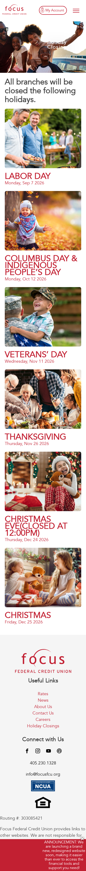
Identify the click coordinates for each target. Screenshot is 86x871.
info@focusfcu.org (43, 774)
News (43, 700)
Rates (43, 694)
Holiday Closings (43, 726)
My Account (54, 10)
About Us (43, 707)
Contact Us (43, 713)
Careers (43, 720)
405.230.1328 (43, 763)
